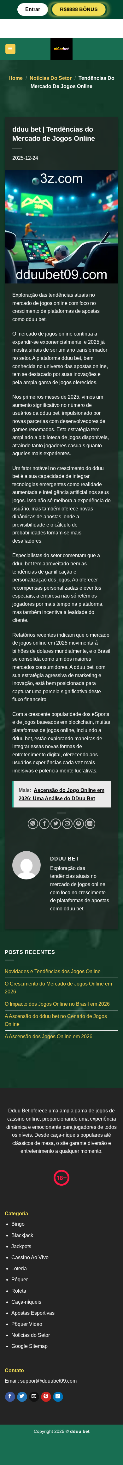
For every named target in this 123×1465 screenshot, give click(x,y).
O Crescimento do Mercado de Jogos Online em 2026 (58, 988)
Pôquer (19, 1279)
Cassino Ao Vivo (30, 1257)
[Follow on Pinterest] (46, 1397)
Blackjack (22, 1235)
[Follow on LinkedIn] (58, 1397)
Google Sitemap (29, 1346)
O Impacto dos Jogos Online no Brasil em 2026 (57, 1004)
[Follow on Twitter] (22, 1397)
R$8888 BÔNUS (78, 9)
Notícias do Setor (51, 78)
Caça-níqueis (26, 1302)
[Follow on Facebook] (10, 1397)
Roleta (18, 1291)
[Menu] (10, 49)
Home (16, 78)
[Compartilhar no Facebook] (44, 824)
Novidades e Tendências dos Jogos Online (53, 971)
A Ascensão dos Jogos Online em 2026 (48, 1036)
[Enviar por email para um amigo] (67, 824)
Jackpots (21, 1246)
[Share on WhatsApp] (33, 824)
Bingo (18, 1224)
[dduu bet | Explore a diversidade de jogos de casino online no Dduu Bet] (61, 49)
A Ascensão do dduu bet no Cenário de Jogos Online (56, 1020)
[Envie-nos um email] (34, 1397)
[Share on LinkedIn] (90, 824)
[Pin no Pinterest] (78, 824)
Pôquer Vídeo (26, 1324)
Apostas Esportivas (33, 1313)
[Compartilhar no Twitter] (55, 824)
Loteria (19, 1268)
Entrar (32, 9)
